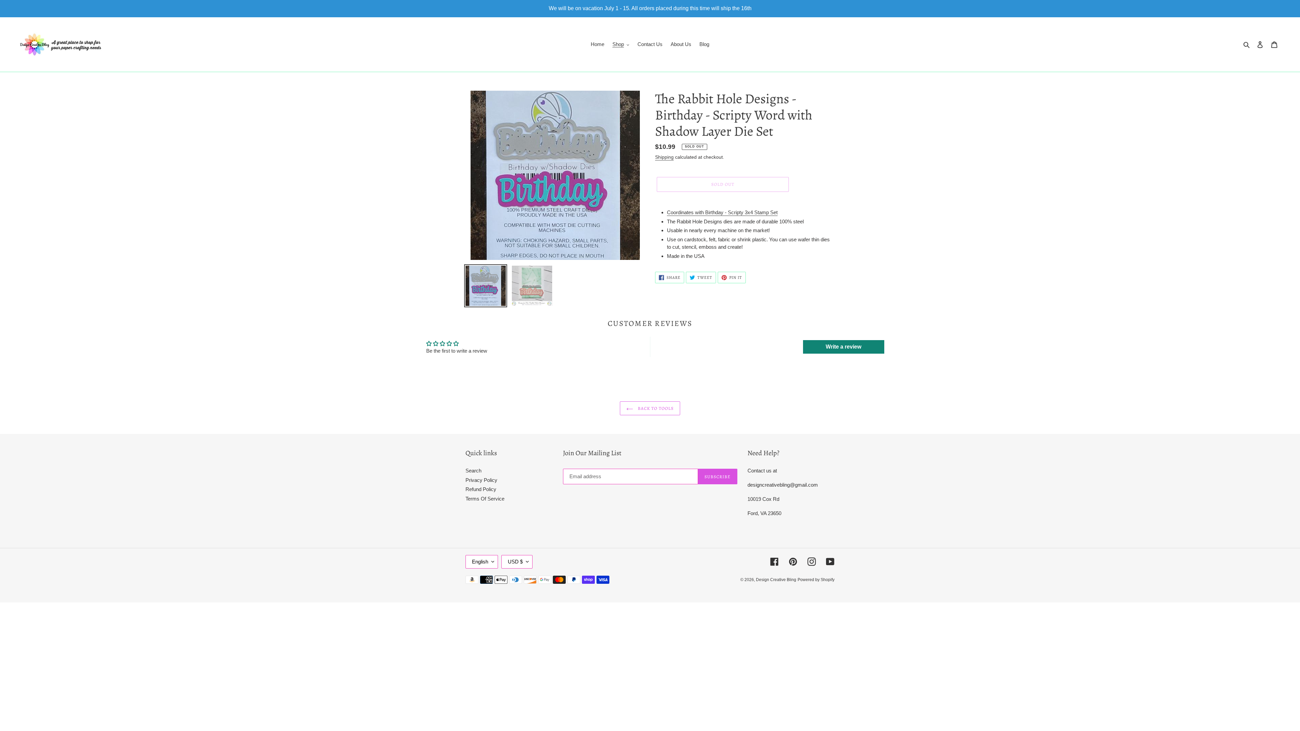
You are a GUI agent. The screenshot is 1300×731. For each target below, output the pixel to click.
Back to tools (655, 408)
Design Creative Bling (776, 579)
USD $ (515, 561)
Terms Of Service (484, 499)
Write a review (843, 347)
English (480, 561)
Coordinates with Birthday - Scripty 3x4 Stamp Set (722, 212)
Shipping (664, 157)
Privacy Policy (481, 480)
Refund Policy (480, 489)
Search (473, 470)
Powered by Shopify (816, 579)
